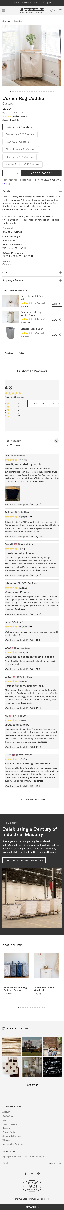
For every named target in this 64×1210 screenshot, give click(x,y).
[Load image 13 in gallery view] (39, 91)
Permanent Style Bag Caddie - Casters (15, 989)
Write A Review (44, 403)
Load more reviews (32, 799)
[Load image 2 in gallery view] (13, 91)
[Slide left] (5, 56)
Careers (6, 1128)
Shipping (5, 113)
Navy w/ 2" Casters (17, 141)
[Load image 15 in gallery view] (44, 91)
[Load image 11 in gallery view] (34, 91)
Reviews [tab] (9, 353)
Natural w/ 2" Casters (19, 126)
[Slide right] (59, 56)
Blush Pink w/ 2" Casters (21, 149)
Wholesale (7, 1140)
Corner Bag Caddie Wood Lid (44, 989)
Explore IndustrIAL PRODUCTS (24, 860)
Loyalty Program (10, 1124)
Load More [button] (32, 1085)
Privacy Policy (9, 1132)
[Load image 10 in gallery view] (32, 91)
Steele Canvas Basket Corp (36, 1198)
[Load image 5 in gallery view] (20, 91)
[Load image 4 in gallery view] (17, 91)
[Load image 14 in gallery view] (41, 91)
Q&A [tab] (21, 353)
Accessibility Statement (13, 1144)
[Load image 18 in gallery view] (51, 91)
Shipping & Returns (11, 1136)
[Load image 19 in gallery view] (53, 91)
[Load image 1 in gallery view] (10, 91)
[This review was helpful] (31, 504)
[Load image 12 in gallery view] (36, 91)
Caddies (18, 21)
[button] (3, 10)
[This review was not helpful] (37, 504)
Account (6, 1111)
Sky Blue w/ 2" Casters (19, 156)
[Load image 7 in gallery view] (24, 91)
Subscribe (55, 1163)
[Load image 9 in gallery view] (29, 91)
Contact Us (7, 1115)
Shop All (6, 21)
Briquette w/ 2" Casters (20, 134)
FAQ (4, 1120)
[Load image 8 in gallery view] (27, 91)
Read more (38, 481)
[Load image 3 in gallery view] (15, 91)
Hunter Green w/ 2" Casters (22, 164)
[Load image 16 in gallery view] (46, 91)
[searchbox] (29, 440)
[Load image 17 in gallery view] (48, 91)
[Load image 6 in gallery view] (22, 91)
